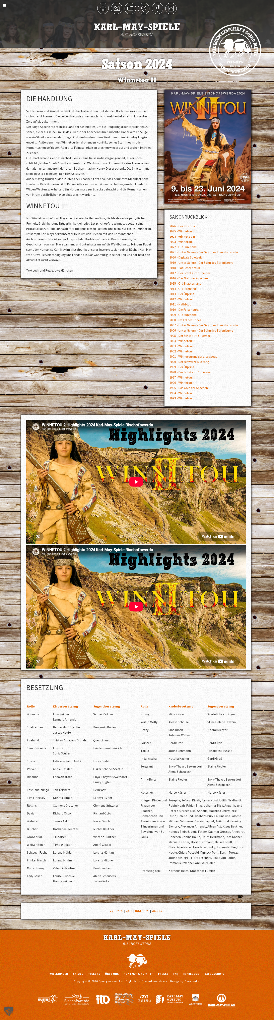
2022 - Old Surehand (183, 247)
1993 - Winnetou (180, 398)
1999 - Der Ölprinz (181, 367)
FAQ (176, 974)
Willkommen (59, 974)
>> (161, 911)
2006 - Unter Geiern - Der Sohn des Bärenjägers (201, 330)
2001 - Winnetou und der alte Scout (193, 356)
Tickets (94, 974)
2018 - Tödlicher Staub (184, 268)
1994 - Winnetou (180, 393)
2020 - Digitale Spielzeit (185, 257)
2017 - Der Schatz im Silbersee (190, 273)
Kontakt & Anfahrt (138, 974)
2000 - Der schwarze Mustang (189, 362)
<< (111, 911)
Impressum (191, 974)
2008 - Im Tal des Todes (185, 320)
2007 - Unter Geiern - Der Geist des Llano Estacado (203, 325)
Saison (78, 974)
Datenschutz (214, 974)
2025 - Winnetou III (182, 231)
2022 (120, 911)
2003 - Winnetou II (181, 346)
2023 (129, 911)
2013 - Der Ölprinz (181, 294)
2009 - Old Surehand (183, 315)
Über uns (112, 974)
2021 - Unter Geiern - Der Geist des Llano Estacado (203, 252)
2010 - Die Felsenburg (184, 309)
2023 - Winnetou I (181, 242)
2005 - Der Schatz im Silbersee (190, 336)
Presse (163, 974)
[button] (9, 1011)
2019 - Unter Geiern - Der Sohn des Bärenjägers (201, 263)
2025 (146, 911)
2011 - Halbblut (180, 304)
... (116, 911)
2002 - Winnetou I (181, 351)
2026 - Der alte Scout (183, 226)
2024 (137, 911)
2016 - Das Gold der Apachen (188, 278)
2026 (155, 911)
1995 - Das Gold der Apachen (188, 388)
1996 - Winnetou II (181, 383)
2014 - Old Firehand (182, 289)
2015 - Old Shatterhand (185, 283)
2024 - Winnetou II (182, 236)
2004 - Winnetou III (182, 341)
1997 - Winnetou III (182, 377)
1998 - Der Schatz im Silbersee (190, 372)
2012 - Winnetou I (181, 299)
